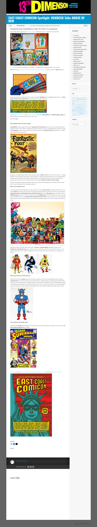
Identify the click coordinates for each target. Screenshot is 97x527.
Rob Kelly (76, 111)
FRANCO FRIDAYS (77, 57)
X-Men (79, 115)
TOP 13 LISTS (76, 79)
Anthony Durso (79, 97)
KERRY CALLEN (77, 61)
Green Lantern (74, 106)
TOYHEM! (77, 114)
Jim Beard (86, 106)
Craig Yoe (81, 101)
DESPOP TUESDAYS (77, 53)
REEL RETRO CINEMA (78, 75)
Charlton (77, 101)
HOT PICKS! (76, 59)
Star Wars (77, 113)
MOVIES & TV (76, 65)
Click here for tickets (57, 372)
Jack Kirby (82, 106)
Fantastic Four (74, 104)
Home (10, 25)
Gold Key (84, 104)
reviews (84, 110)
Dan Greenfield (25, 29)
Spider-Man (81, 111)
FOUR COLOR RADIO (78, 55)
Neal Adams (82, 109)
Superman (81, 113)
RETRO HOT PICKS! (77, 77)
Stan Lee (85, 111)
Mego (82, 107)
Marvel (78, 107)
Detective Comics (83, 103)
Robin (73, 111)
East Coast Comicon (30, 31)
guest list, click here (20, 114)
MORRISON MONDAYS (78, 63)
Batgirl (75, 99)
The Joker (73, 114)
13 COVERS (76, 35)
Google (28, 467)
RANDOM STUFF (77, 73)
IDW (78, 106)
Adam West (74, 97)
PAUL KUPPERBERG (77, 69)
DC (73, 103)
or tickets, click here (31, 114)
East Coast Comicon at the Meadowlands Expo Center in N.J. (32, 69)
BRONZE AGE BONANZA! (79, 41)
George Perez (80, 104)
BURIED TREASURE (77, 43)
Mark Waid (73, 107)
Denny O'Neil (77, 103)
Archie (83, 97)
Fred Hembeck (13, 372)
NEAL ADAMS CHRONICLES (79, 67)
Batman (79, 99)
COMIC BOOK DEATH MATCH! (80, 45)
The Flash (86, 113)
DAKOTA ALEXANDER (78, 51)
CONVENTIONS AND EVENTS (80, 49)
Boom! (75, 100)
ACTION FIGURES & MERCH (79, 37)
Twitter (33, 467)
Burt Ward (78, 100)
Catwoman (74, 101)
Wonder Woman (75, 115)
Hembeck (12, 67)
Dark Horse (85, 102)
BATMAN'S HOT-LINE (78, 39)
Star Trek (73, 113)
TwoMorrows (82, 114)
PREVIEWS (75, 71)
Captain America (83, 100)
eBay (61, 249)
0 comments (52, 29)
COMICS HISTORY (21, 25)
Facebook (31, 467)
